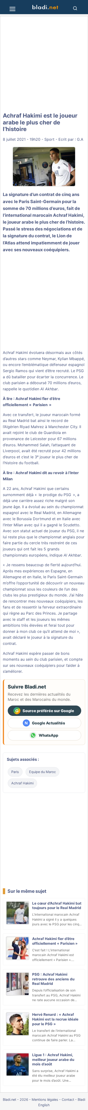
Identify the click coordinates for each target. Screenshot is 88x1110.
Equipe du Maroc (42, 772)
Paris (15, 772)
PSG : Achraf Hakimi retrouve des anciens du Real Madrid (53, 979)
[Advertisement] (44, 64)
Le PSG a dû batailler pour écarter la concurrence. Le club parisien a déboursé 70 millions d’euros (43, 376)
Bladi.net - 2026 (15, 1099)
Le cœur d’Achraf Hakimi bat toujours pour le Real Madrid (56, 905)
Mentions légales (45, 1099)
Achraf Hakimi (68, 215)
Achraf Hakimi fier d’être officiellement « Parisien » (55, 941)
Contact (68, 1099)
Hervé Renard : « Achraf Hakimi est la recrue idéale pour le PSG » (55, 1019)
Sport (49, 139)
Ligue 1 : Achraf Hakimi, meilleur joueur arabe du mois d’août (53, 1060)
